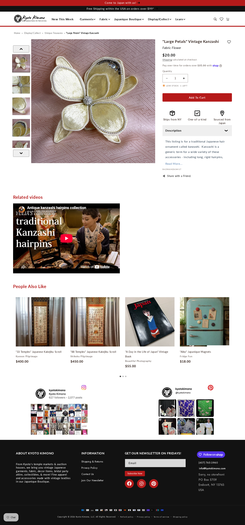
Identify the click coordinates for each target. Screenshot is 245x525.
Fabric (104, 19)
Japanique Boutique (128, 19)
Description (173, 130)
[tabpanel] (40, 331)
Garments (86, 19)
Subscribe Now (134, 473)
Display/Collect (158, 19)
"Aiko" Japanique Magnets (195, 351)
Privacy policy (143, 516)
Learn (179, 19)
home (17, 33)
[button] (64, 19)
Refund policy (126, 516)
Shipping (167, 59)
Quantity (167, 71)
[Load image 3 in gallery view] (21, 106)
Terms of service (161, 516)
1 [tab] (120, 375)
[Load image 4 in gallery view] (21, 128)
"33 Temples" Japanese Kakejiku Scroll (38, 351)
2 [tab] (123, 375)
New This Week (63, 19)
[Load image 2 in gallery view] (21, 85)
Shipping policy (180, 516)
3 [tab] (126, 375)
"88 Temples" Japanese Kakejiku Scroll (93, 351)
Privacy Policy (89, 468)
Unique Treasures (54, 33)
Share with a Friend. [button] (179, 175)
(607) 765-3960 (208, 462)
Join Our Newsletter (92, 480)
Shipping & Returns (92, 461)
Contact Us (87, 474)
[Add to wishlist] (229, 41)
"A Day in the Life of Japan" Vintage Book (146, 354)
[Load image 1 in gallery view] (21, 63)
